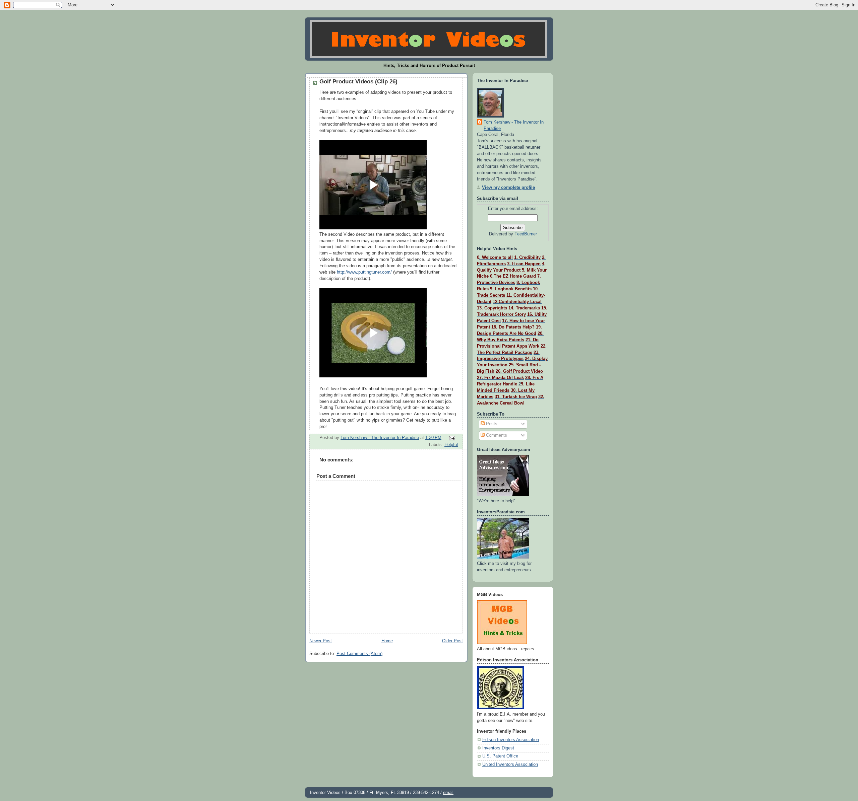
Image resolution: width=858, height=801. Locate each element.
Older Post (452, 641)
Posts (491, 424)
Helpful (451, 444)
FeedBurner (525, 234)
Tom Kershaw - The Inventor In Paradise (514, 125)
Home (387, 641)
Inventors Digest (498, 748)
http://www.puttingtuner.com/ (364, 272)
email (448, 792)
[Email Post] (452, 437)
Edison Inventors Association (510, 739)
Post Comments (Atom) (359, 653)
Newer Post (320, 641)
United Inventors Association (510, 764)
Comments (496, 435)
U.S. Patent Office (500, 756)
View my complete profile (508, 187)
